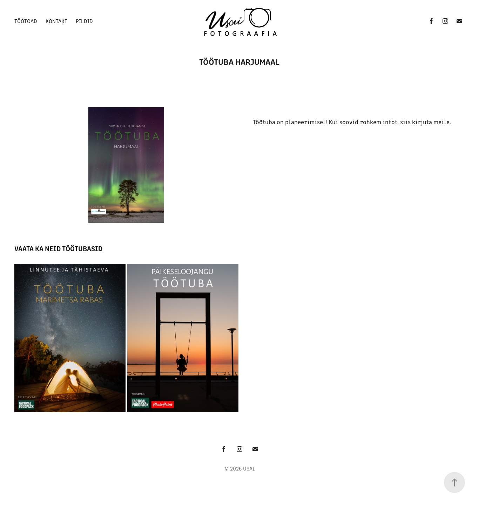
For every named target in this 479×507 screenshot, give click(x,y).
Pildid (84, 21)
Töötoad (25, 21)
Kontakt (56, 21)
